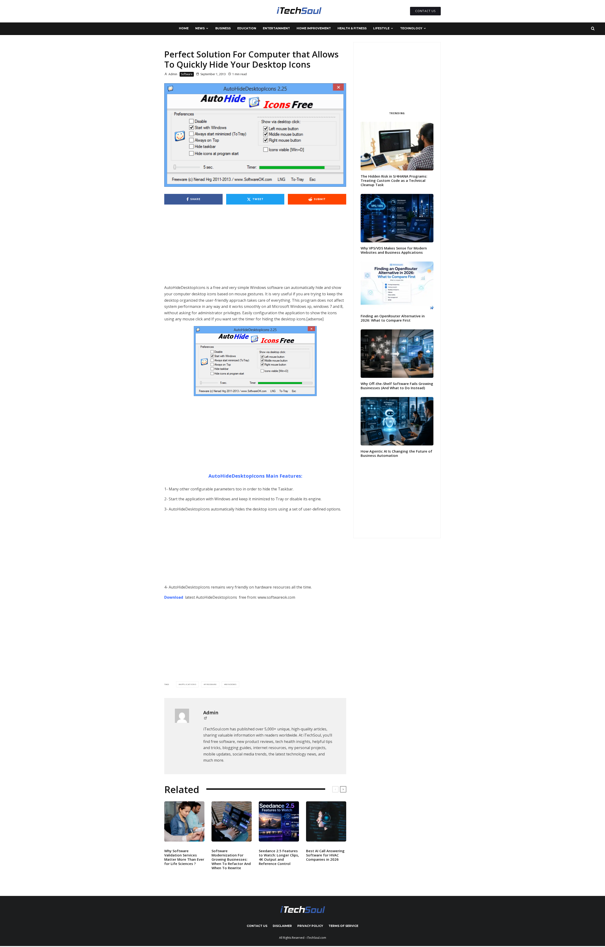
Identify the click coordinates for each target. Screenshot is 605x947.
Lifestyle (381, 28)
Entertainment (276, 28)
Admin (172, 74)
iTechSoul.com (316, 938)
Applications (188, 684)
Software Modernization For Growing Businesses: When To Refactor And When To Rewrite (231, 859)
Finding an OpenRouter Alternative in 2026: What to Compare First (393, 318)
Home (184, 28)
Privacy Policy (310, 926)
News (200, 28)
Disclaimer (282, 926)
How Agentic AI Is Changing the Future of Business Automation (396, 453)
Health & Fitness (352, 28)
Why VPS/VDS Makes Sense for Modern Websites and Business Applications (394, 250)
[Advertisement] (255, 249)
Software (187, 74)
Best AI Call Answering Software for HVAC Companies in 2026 (325, 855)
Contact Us (257, 926)
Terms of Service (343, 926)
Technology (411, 28)
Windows (231, 684)
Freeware (210, 684)
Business (223, 28)
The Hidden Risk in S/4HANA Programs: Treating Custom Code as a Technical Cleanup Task (394, 180)
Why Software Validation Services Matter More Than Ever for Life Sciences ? (184, 857)
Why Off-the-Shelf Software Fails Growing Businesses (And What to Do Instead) (397, 385)
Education (246, 28)
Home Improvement (314, 28)
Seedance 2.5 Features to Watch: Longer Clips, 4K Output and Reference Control (279, 857)
